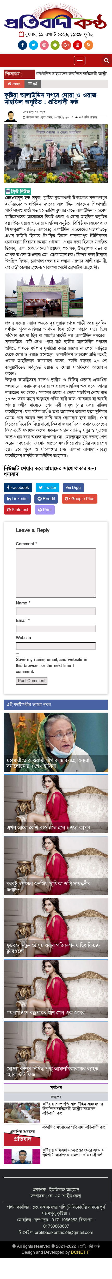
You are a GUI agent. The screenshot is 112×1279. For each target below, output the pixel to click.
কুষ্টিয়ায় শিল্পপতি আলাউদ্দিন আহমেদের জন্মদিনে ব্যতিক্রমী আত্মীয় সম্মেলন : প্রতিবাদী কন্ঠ (72, 1108)
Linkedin (19, 499)
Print (47, 510)
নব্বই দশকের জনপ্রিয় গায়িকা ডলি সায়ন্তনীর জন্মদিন (48, 886)
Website (23, 638)
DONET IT (80, 1252)
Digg (76, 488)
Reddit (48, 499)
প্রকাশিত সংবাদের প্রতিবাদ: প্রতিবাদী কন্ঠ (73, 1127)
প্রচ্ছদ (16, 84)
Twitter (49, 488)
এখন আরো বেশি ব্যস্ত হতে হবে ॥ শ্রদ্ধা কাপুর (48, 827)
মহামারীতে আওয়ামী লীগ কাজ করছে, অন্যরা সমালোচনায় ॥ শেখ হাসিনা (48, 763)
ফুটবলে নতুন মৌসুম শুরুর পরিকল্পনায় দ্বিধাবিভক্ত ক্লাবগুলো (53, 948)
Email (23, 620)
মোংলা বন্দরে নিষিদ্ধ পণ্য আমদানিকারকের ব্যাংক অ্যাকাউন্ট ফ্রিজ (52, 1072)
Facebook (19, 488)
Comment (26, 544)
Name (23, 603)
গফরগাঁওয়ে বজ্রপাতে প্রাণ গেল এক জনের (46, 1012)
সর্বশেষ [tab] (56, 1088)
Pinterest (19, 510)
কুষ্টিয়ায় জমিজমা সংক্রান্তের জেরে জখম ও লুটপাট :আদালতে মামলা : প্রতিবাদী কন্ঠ (73, 1152)
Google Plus (82, 499)
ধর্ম (35, 84)
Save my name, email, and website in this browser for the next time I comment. (51, 666)
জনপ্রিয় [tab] (56, 1097)
